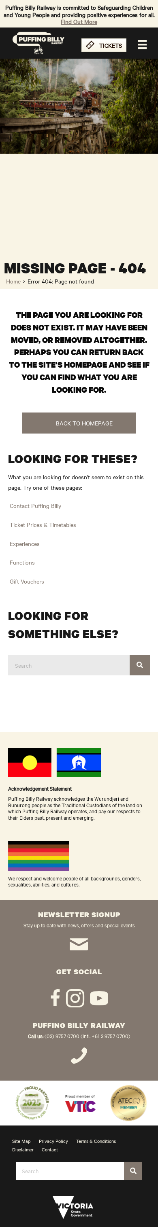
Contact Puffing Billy (35, 505)
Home (13, 281)
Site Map (21, 1141)
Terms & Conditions (96, 1141)
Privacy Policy (53, 1141)
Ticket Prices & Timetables (43, 524)
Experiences (25, 543)
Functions (22, 562)
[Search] (140, 665)
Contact (50, 1149)
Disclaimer (23, 1149)
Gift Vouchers (27, 581)
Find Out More (79, 21)
